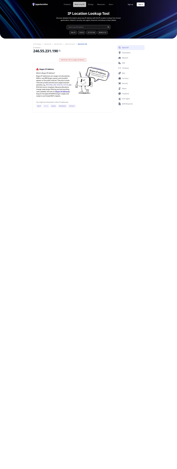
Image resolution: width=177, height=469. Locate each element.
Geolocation (126, 53)
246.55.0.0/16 (58, 44)
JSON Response (127, 104)
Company (125, 68)
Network (125, 58)
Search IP (125, 48)
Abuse (124, 88)
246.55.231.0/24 (70, 44)
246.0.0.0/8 (47, 44)
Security (125, 83)
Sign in (140, 4)
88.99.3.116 (102, 32)
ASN (123, 63)
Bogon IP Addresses (62, 92)
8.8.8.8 (53, 106)
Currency (125, 78)
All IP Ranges (37, 44)
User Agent (126, 99)
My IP (39, 106)
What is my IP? (80, 4)
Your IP (73, 32)
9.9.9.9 (82, 32)
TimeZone (125, 94)
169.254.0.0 (62, 106)
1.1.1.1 (46, 106)
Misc (123, 73)
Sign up (130, 4)
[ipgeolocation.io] (40, 4)
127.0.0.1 (72, 106)
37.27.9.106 (91, 32)
